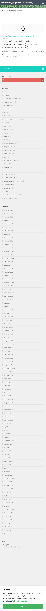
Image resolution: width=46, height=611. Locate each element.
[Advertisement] (23, 569)
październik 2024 (9, 248)
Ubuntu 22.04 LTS (9, 178)
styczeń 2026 (8, 213)
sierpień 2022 (8, 313)
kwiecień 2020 (8, 355)
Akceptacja (23, 606)
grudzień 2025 (9, 217)
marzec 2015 (8, 530)
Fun (5, 123)
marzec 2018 (8, 423)
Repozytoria (8, 154)
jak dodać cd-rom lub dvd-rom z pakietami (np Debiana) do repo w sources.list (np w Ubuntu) (19, 44)
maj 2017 (7, 458)
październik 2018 (9, 406)
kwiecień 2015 (8, 527)
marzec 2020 (8, 358)
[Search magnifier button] (42, 80)
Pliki (5, 140)
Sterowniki (7, 164)
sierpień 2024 (8, 255)
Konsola (5, 36)
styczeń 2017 (8, 472)
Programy (7, 147)
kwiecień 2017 (8, 461)
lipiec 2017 (7, 451)
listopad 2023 (8, 275)
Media (11, 36)
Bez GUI (6, 105)
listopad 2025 (8, 220)
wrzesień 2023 (9, 282)
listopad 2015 (8, 506)
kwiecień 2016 (8, 489)
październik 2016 (9, 479)
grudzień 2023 (9, 272)
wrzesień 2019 (8, 372)
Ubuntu (6, 171)
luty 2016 (6, 496)
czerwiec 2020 (9, 348)
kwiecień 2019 (8, 386)
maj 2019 (7, 382)
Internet (6, 126)
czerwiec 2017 (8, 454)
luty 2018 (6, 427)
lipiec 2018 (7, 413)
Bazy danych (8, 102)
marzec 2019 (8, 389)
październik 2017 (9, 441)
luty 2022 (7, 324)
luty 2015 (6, 534)
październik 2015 (9, 509)
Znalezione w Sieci (10, 198)
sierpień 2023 (8, 286)
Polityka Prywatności (19, 601)
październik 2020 (9, 344)
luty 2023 (7, 303)
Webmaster (8, 185)
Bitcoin (6, 112)
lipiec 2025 (7, 227)
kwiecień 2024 (8, 262)
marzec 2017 (8, 465)
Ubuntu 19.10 (8, 174)
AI (4, 92)
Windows (7, 188)
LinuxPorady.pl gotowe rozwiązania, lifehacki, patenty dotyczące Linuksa (18, 2)
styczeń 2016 (8, 499)
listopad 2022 (8, 306)
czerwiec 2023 (9, 293)
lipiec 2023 (7, 289)
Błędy (5, 116)
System (16, 36)
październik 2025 (9, 224)
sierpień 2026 (8, 210)
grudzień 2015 (8, 503)
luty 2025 (7, 234)
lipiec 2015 (7, 516)
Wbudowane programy (29, 36)
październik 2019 (9, 368)
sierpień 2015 (8, 513)
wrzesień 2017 (8, 444)
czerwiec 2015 (8, 520)
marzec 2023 (8, 300)
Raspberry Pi (8, 150)
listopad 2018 (8, 403)
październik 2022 (9, 310)
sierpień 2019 (8, 375)
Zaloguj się (5, 545)
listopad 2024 (8, 245)
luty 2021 (6, 337)
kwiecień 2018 (8, 420)
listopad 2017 (8, 437)
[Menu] (43, 2)
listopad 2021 (8, 331)
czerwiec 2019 (8, 379)
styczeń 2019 (8, 396)
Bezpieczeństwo (9, 109)
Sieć (5, 157)
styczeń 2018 (8, 430)
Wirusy (6, 191)
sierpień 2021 (8, 334)
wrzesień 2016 (8, 482)
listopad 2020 (8, 341)
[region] (23, 598)
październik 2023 (9, 279)
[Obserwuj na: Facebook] (43, 68)
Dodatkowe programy (11, 119)
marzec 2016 (8, 492)
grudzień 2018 (8, 399)
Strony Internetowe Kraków (11, 547)
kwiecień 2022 (8, 317)
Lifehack (6, 133)
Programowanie (9, 143)
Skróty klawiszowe (10, 161)
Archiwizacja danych (11, 98)
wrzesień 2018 (8, 410)
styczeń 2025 (8, 238)
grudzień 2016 (8, 475)
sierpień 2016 (8, 485)
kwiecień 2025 (8, 231)
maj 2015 (7, 523)
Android (6, 95)
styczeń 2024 (8, 269)
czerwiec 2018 (8, 417)
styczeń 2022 (8, 327)
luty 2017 (6, 468)
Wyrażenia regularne (11, 195)
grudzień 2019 (8, 362)
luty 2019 (6, 392)
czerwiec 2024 (9, 258)
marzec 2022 (8, 320)
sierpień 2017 (8, 448)
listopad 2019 (8, 365)
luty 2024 (7, 265)
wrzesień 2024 (9, 251)
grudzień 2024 (9, 241)
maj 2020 (7, 351)
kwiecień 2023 (8, 296)
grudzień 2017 (8, 434)
